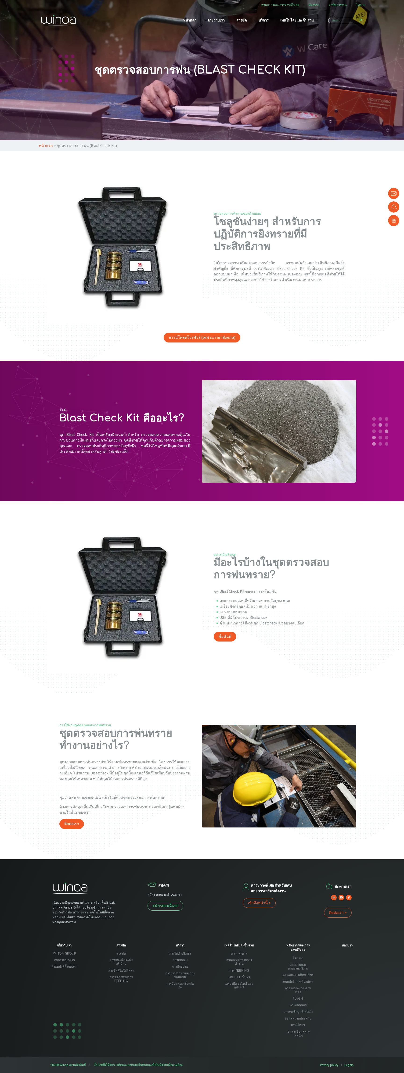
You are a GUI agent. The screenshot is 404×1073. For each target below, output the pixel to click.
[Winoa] (58, 20)
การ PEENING (239, 970)
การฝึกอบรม (180, 966)
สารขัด (241, 20)
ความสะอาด (239, 953)
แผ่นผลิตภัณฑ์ (298, 1005)
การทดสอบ (180, 960)
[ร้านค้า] (393, 220)
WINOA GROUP (64, 953)
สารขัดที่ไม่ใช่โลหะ (121, 970)
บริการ (264, 20)
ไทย (359, 5)
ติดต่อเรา (71, 824)
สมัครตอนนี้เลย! (165, 905)
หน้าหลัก (189, 20)
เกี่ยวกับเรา (216, 20)
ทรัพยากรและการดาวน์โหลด (280, 5)
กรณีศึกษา (298, 1025)
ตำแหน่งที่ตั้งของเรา (64, 966)
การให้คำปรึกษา (180, 953)
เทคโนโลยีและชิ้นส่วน (297, 20)
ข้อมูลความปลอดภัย (298, 1018)
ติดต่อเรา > (338, 912)
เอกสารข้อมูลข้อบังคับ (298, 1012)
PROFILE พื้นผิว (239, 977)
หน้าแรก (46, 145)
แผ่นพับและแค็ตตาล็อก (298, 975)
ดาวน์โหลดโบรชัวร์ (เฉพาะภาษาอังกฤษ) (202, 337)
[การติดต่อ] (393, 193)
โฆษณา (298, 958)
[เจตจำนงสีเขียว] (393, 207)
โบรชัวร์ (298, 998)
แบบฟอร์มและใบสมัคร (298, 981)
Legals (349, 1065)
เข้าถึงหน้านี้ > (259, 903)
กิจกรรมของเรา (64, 960)
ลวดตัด (121, 953)
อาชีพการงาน (338, 5)
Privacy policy (329, 1065)
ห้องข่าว (314, 5)
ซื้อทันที (225, 636)
